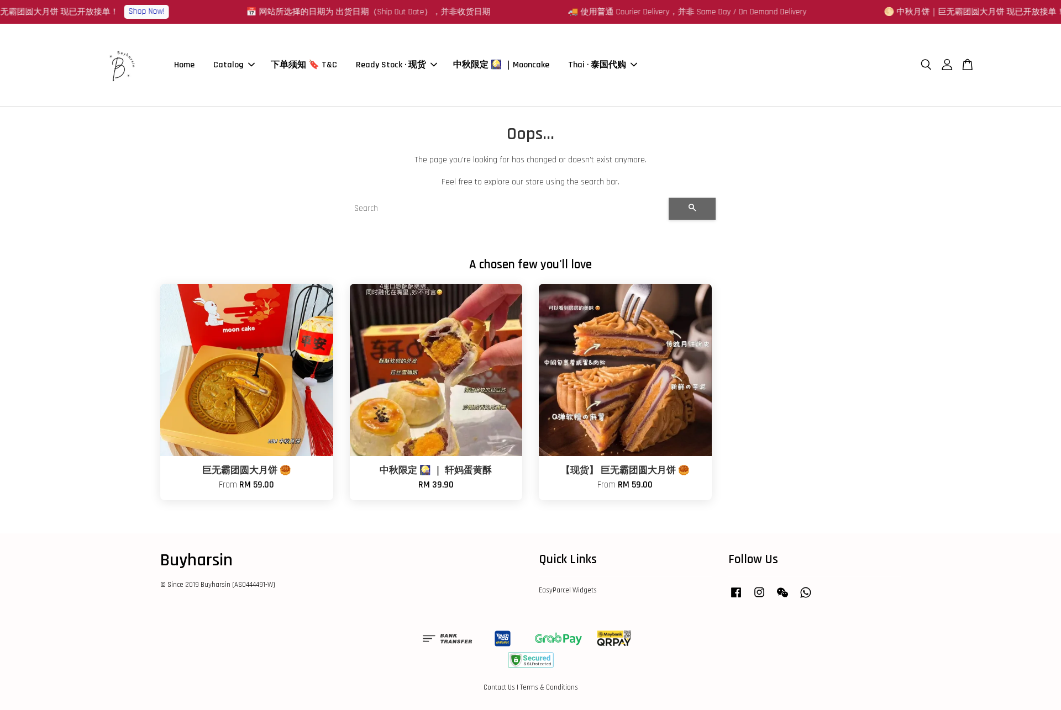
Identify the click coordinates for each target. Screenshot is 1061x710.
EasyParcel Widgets (568, 590)
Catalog (228, 65)
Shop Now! (827, 11)
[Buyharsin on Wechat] (782, 598)
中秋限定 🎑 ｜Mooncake (501, 65)
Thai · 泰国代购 (597, 65)
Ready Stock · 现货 (391, 65)
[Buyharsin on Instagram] (759, 598)
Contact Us (499, 687)
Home (184, 65)
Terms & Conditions (549, 687)
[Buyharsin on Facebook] (736, 598)
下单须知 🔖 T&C (304, 65)
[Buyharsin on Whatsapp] (805, 598)
